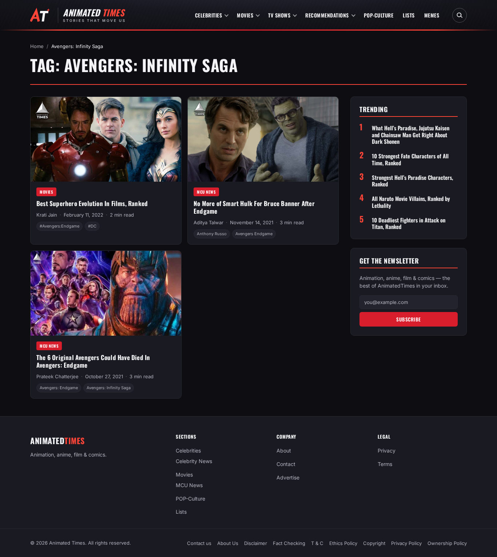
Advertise (288, 477)
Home (37, 46)
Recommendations (327, 15)
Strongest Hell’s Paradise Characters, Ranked (412, 180)
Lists (409, 15)
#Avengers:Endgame (59, 226)
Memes (432, 15)
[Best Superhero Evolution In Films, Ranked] (106, 139)
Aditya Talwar (208, 222)
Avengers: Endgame (59, 387)
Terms (385, 464)
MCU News (206, 192)
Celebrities (208, 15)
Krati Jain (46, 215)
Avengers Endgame (254, 233)
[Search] (459, 15)
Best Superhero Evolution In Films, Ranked (92, 203)
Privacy (386, 450)
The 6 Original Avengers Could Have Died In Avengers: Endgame (93, 361)
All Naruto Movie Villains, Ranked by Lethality (411, 202)
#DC (92, 226)
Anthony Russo (212, 233)
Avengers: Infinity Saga (109, 387)
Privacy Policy (406, 543)
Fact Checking (289, 543)
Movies (245, 15)
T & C (317, 543)
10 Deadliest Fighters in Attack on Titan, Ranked (408, 223)
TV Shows (279, 15)
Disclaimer (255, 543)
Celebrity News (194, 461)
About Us (227, 543)
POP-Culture (379, 15)
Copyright (374, 543)
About (284, 450)
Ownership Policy (447, 543)
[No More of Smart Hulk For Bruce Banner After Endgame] (263, 139)
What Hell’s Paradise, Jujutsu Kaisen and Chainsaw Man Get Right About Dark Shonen (410, 134)
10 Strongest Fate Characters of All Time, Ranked (410, 159)
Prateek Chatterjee (57, 376)
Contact (286, 464)
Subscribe (408, 319)
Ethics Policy (343, 543)
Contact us (199, 543)
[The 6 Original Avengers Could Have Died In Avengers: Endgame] (106, 293)
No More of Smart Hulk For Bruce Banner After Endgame (254, 207)
